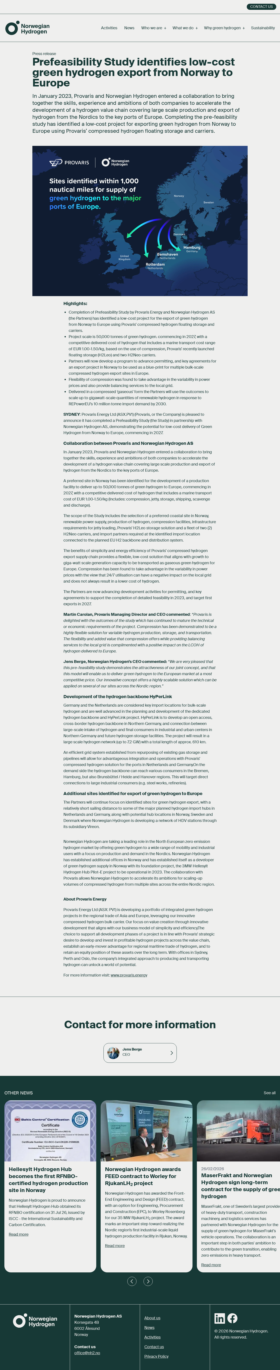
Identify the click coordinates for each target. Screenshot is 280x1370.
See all (270, 1093)
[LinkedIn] (219, 1318)
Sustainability (263, 28)
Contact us (261, 6)
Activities (109, 28)
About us (152, 1318)
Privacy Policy (156, 1356)
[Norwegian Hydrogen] (27, 28)
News (129, 28)
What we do (185, 28)
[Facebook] (232, 1318)
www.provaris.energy (129, 975)
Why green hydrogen (224, 28)
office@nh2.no (87, 1353)
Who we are (153, 28)
